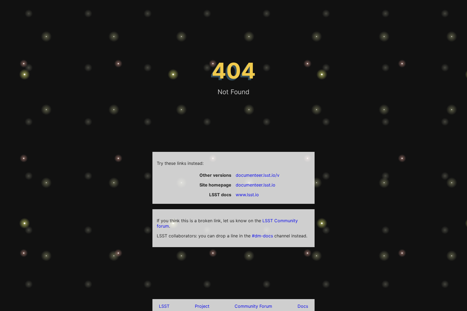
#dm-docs (262, 235)
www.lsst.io (247, 194)
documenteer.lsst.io (255, 185)
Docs (303, 306)
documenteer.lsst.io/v (257, 175)
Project (202, 306)
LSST (164, 306)
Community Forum (253, 306)
